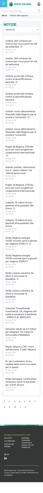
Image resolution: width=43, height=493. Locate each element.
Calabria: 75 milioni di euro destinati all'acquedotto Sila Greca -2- (19, 205)
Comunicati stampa (9, 445)
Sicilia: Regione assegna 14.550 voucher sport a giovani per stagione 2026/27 (21, 258)
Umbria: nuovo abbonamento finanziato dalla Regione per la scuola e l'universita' (20, 132)
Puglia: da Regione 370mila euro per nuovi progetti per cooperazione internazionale (20, 188)
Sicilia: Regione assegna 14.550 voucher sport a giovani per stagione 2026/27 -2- (21, 240)
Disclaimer (30, 470)
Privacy (6, 473)
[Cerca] (38, 11)
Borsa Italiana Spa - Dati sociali (14, 470)
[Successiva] (20, 407)
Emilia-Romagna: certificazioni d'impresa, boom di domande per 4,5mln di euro (20, 382)
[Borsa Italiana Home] (20, 3)
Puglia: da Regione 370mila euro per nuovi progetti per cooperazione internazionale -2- (20, 151)
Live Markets (9, 441)
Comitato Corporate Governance (27, 440)
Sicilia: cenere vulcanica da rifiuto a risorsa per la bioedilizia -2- (19, 276)
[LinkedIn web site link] (5, 459)
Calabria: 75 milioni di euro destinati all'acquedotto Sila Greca (19, 223)
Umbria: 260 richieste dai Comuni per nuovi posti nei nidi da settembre (21, 61)
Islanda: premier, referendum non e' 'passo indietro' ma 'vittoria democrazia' (20, 170)
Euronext (8, 438)
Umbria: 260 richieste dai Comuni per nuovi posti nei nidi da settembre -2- (21, 44)
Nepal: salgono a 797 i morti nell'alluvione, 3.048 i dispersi (20, 348)
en (8, 454)
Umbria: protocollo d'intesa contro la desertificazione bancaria (19, 96)
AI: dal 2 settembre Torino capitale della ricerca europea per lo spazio (20, 364)
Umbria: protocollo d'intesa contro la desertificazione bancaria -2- (19, 79)
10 (15, 407)
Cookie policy (15, 473)
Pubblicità (26, 447)
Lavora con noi (28, 445)
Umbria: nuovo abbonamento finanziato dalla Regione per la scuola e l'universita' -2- (20, 114)
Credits (23, 473)
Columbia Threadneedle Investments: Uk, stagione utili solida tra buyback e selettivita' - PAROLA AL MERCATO (21, 313)
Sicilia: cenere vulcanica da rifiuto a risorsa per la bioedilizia (19, 293)
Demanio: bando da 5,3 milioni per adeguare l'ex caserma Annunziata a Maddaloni (20, 332)
